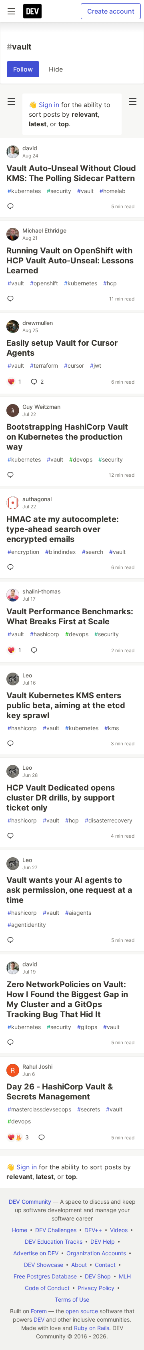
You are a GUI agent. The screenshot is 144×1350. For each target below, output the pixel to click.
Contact (105, 1264)
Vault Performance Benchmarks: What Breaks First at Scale (69, 616)
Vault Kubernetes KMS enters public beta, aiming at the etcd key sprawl (65, 705)
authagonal (37, 499)
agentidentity (27, 924)
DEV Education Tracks (53, 1241)
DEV (39, 1319)
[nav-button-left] (11, 102)
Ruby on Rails (91, 1327)
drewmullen (37, 322)
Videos (119, 1230)
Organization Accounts (96, 1253)
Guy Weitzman (41, 406)
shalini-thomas (41, 591)
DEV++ (93, 1230)
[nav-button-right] (133, 102)
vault (85, 190)
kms (111, 728)
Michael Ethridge (44, 230)
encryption (23, 551)
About (79, 1264)
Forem (39, 1311)
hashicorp (44, 634)
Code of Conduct (47, 1287)
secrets (88, 1109)
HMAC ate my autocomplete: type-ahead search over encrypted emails (62, 529)
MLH (125, 1276)
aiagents (78, 912)
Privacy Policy (96, 1287)
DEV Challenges (55, 1230)
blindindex (60, 551)
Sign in (49, 105)
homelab (113, 190)
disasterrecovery (108, 820)
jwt (95, 365)
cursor (74, 365)
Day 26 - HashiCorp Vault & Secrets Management (59, 1091)
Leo (27, 675)
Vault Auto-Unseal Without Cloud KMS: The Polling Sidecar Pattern (71, 173)
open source (82, 1311)
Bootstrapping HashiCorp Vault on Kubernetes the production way (67, 437)
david (29, 148)
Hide (56, 69)
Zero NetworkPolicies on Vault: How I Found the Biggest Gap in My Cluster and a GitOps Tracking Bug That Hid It (67, 999)
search (92, 551)
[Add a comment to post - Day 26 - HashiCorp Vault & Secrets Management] (43, 1137)
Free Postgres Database (45, 1276)
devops (80, 459)
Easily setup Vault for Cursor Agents (62, 348)
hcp (110, 283)
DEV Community (30, 1201)
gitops (87, 1026)
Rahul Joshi (37, 1066)
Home (19, 1230)
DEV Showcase (43, 1264)
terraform (44, 365)
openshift (44, 283)
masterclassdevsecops (39, 1109)
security (59, 190)
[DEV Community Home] (32, 11)
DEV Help (102, 1241)
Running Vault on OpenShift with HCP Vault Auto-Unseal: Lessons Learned (70, 260)
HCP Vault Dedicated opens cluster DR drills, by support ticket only (60, 797)
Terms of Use (72, 1299)
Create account (110, 11)
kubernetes (24, 190)
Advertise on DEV (35, 1253)
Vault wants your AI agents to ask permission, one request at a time (69, 890)
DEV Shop (98, 1276)
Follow (23, 69)
